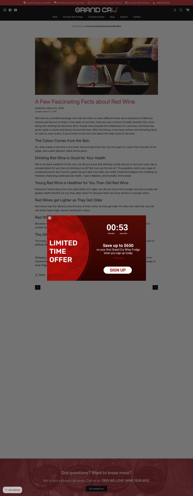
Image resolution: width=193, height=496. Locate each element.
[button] (64, 251)
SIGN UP (118, 270)
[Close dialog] (49, 218)
